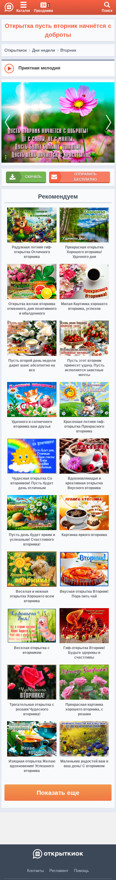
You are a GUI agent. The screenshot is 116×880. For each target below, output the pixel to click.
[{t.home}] (58, 854)
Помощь (81, 870)
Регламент (58, 870)
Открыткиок (15, 50)
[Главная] (6, 7)
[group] (58, 68)
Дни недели (43, 50)
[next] (108, 122)
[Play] (9, 68)
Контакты (35, 870)
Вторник (68, 50)
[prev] (7, 122)
